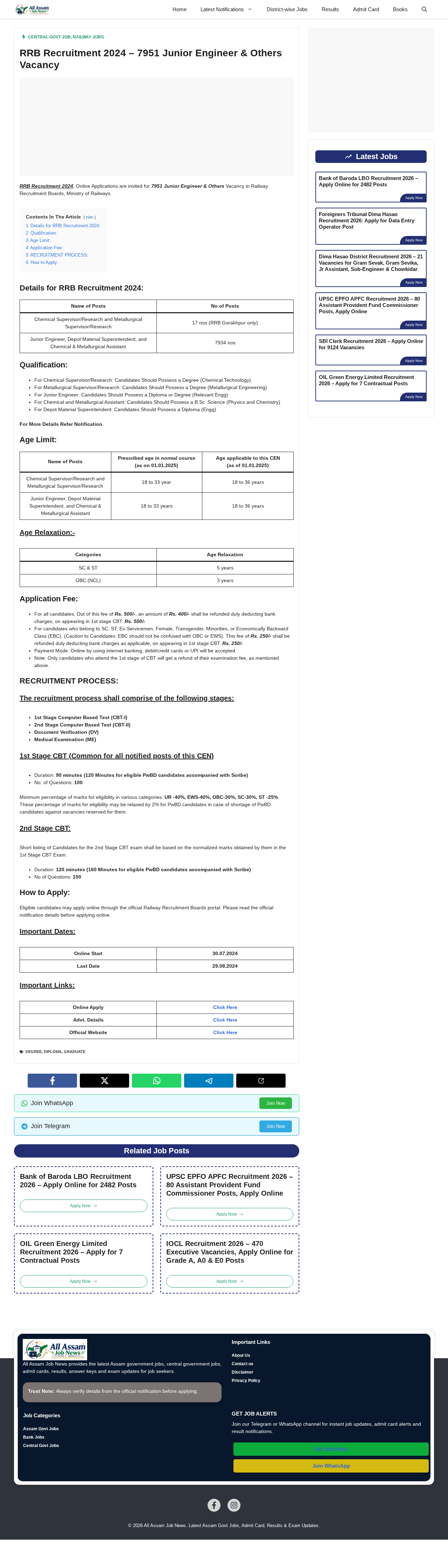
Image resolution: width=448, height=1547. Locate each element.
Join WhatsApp (331, 1466)
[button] (424, 9)
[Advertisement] (157, 127)
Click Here (225, 1007)
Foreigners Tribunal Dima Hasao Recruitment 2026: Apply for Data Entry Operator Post (366, 220)
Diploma (53, 1052)
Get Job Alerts (331, 1449)
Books (400, 9)
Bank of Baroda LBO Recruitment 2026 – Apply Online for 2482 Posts (78, 1181)
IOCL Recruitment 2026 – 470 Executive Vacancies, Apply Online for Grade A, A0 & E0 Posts (229, 1252)
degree (34, 1052)
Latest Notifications (222, 9)
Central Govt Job (49, 37)
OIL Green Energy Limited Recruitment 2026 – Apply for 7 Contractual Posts (71, 1252)
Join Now (275, 1103)
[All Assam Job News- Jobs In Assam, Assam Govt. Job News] (32, 9)
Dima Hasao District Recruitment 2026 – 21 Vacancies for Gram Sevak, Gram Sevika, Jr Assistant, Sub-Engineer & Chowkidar (371, 262)
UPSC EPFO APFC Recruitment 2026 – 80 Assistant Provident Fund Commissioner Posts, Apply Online (229, 1185)
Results (330, 9)
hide (89, 217)
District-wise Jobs (287, 9)
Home (180, 9)
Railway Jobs (88, 37)
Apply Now (413, 198)
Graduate (74, 1052)
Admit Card (366, 9)
